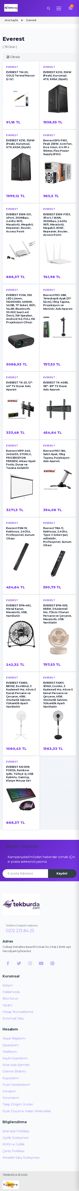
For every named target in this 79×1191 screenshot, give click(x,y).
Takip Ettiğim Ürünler (18, 1104)
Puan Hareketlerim (16, 1085)
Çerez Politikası (13, 1151)
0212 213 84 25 (20, 930)
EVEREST (12, 66)
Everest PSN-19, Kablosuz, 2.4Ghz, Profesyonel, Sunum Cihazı (20, 533)
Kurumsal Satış (13, 1018)
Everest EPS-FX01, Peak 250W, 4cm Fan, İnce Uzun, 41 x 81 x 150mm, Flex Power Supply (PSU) (57, 147)
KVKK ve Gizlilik (13, 1144)
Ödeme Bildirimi (14, 1071)
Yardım (7, 1005)
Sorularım (9, 1091)
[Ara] (48, 8)
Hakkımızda (11, 992)
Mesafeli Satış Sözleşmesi (21, 1158)
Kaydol (61, 873)
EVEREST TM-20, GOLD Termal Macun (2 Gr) (20, 75)
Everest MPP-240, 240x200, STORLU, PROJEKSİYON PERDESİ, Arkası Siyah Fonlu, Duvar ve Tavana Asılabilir (21, 459)
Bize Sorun (10, 998)
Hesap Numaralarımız (18, 1012)
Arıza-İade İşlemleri (16, 1065)
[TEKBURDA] (21, 904)
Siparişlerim (11, 1045)
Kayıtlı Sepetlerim (15, 1058)
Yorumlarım (11, 1098)
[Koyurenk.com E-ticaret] (11, 1184)
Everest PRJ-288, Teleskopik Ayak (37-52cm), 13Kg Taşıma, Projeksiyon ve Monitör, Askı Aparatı (57, 301)
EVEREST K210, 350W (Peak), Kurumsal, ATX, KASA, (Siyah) (57, 75)
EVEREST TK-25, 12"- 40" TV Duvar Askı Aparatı (19, 386)
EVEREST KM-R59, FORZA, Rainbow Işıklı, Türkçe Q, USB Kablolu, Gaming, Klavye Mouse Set (19, 773)
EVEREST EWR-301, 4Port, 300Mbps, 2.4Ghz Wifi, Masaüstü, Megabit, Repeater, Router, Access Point (19, 223)
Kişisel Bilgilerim (14, 1038)
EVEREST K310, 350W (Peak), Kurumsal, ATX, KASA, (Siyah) (20, 144)
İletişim (8, 985)
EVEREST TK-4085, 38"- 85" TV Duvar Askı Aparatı (55, 386)
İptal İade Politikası (16, 1131)
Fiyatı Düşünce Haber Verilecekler (27, 1111)
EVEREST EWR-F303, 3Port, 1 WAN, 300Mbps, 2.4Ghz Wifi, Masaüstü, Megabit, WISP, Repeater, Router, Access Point (57, 224)
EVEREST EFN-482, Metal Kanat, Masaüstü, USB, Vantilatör (18, 610)
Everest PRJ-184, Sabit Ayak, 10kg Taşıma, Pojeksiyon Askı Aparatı (56, 456)
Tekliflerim (10, 1052)
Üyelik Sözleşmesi (15, 1138)
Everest (12, 289)
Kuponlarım (11, 1078)
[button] (13, 57)
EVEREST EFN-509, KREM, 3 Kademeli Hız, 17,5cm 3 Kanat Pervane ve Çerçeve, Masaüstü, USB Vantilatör (57, 614)
